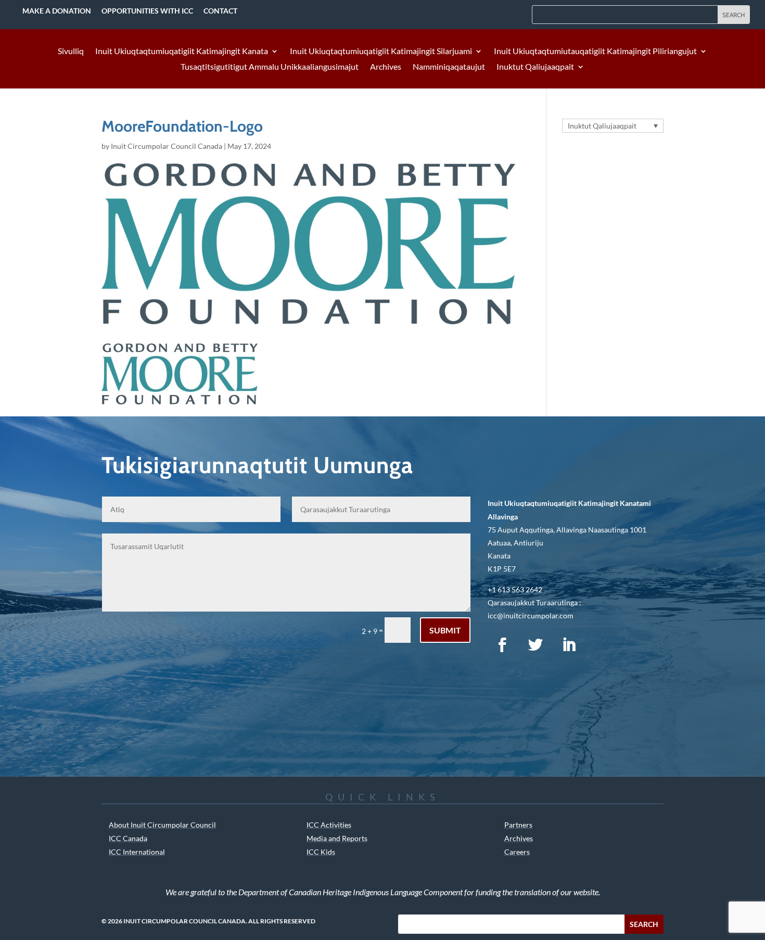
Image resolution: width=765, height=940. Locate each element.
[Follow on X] (535, 644)
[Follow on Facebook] (502, 644)
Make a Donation (56, 10)
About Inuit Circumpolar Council (162, 824)
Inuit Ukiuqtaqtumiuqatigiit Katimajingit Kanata (181, 51)
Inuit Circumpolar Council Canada (166, 146)
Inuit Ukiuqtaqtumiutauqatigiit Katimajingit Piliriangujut (595, 51)
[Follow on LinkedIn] (568, 644)
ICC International (137, 851)
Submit (445, 630)
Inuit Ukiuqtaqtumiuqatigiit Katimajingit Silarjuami (381, 51)
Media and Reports (337, 838)
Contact (220, 10)
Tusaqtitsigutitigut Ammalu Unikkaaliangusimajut (270, 67)
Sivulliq (71, 51)
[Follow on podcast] (602, 644)
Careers (517, 851)
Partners (518, 824)
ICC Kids (321, 851)
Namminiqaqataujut (449, 67)
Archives (385, 67)
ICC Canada (128, 838)
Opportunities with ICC (147, 10)
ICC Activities (329, 824)
